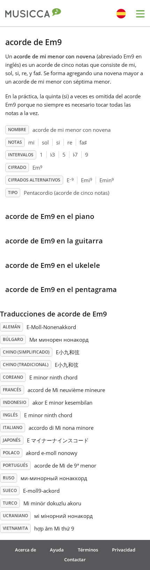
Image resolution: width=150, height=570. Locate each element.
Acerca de (25, 550)
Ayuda (57, 550)
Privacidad (123, 550)
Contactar (75, 559)
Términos (88, 550)
